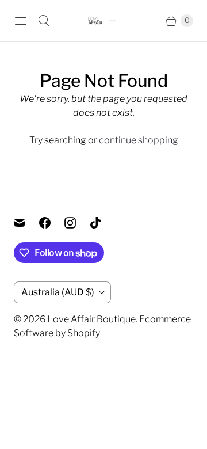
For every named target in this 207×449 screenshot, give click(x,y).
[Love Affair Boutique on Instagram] (77, 222)
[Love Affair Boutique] (103, 21)
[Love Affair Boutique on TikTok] (102, 222)
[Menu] (20, 21)
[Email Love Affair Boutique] (26, 222)
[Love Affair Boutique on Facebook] (51, 222)
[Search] (43, 21)
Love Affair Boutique (91, 319)
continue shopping (138, 140)
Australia (57, 292)
